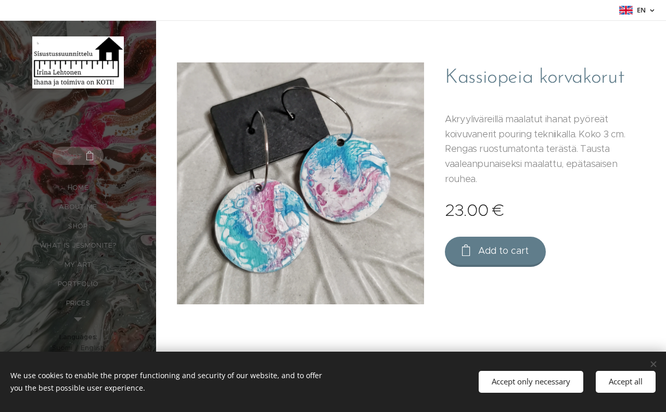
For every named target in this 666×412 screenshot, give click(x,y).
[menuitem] (78, 188)
